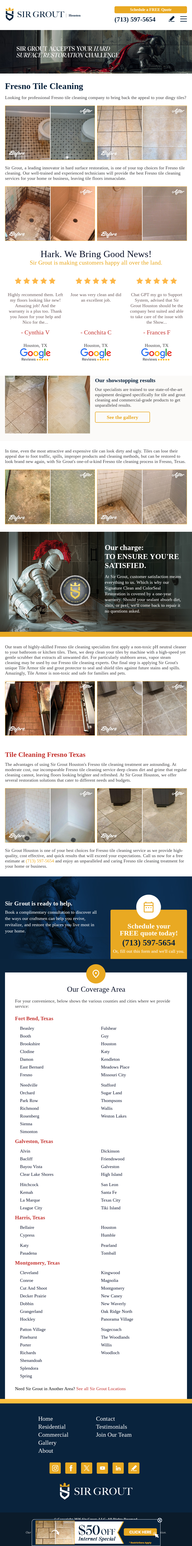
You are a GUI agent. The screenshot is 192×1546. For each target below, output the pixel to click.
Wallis (106, 1108)
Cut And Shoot (33, 1288)
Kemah (26, 1192)
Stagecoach (111, 1329)
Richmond (29, 1108)
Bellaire (27, 1227)
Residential (52, 1426)
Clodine (27, 1051)
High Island (111, 1174)
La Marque (30, 1200)
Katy (105, 1051)
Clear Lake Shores (37, 1174)
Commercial (53, 1434)
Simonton (29, 1131)
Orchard (27, 1092)
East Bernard (32, 1067)
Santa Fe (109, 1192)
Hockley (27, 1319)
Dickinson (110, 1151)
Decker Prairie (33, 1295)
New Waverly (113, 1303)
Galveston (110, 1166)
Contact (105, 1418)
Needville (29, 1085)
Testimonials (111, 1426)
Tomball (108, 1253)
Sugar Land (111, 1092)
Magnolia (109, 1280)
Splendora (29, 1368)
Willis (106, 1344)
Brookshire (30, 1043)
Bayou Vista (31, 1166)
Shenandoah (31, 1360)
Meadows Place (115, 1067)
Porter (25, 1344)
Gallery (47, 1442)
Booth (25, 1036)
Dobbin (27, 1303)
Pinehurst (28, 1337)
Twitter (86, 1468)
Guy (105, 1036)
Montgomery (112, 1288)
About (45, 1450)
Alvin (25, 1151)
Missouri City (113, 1074)
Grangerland (31, 1311)
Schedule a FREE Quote (151, 10)
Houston (108, 1043)
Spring (26, 1375)
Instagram (55, 1468)
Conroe (26, 1280)
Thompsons (111, 1100)
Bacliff (26, 1158)
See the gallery (122, 417)
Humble (108, 1235)
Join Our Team (114, 1434)
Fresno (26, 1074)
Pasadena (28, 1253)
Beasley (27, 1028)
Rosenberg (29, 1116)
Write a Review (171, 19)
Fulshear (108, 1028)
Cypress (27, 1235)
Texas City (110, 1200)
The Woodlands (115, 1337)
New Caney (111, 1295)
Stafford (108, 1085)
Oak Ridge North (116, 1311)
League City (31, 1207)
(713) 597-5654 (135, 19)
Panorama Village (117, 1319)
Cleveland (29, 1272)
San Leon (109, 1184)
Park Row (29, 1100)
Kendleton (110, 1059)
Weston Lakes (113, 1116)
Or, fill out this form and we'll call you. (148, 951)
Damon (26, 1059)
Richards (28, 1352)
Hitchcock (29, 1184)
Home (45, 1418)
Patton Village (33, 1329)
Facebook (70, 1468)
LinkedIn (118, 1468)
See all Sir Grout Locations (101, 1388)
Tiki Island (110, 1207)
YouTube (102, 1468)
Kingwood (110, 1272)
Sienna (26, 1123)
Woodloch (110, 1352)
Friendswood (112, 1158)
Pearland (109, 1245)
